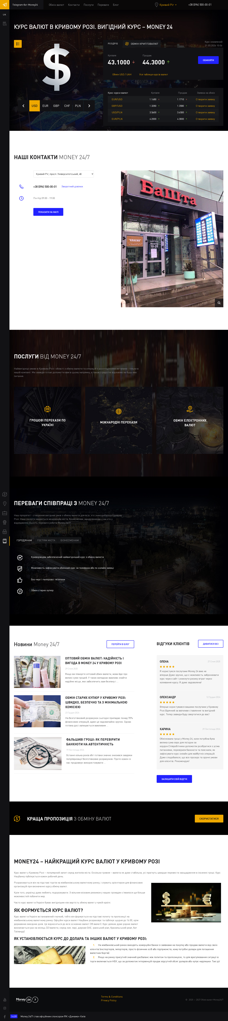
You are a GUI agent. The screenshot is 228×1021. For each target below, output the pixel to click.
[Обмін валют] (4, 494)
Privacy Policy (108, 1000)
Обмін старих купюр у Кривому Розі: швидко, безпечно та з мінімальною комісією (96, 702)
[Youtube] (5, 1000)
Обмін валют (56, 4)
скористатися (209, 818)
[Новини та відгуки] (4, 531)
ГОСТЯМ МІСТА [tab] (46, 540)
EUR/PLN (117, 118)
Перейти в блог (120, 644)
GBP (56, 106)
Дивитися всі (211, 644)
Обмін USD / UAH (122, 74)
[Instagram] (5, 1008)
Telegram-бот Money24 (25, 4)
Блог (116, 4)
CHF (67, 106)
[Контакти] (4, 503)
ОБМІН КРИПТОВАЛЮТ (144, 43)
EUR (45, 106)
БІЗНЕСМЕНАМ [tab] (69, 540)
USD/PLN (117, 112)
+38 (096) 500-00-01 (200, 4)
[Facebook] (5, 1017)
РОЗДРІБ (113, 43)
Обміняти (208, 60)
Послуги (89, 4)
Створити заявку (205, 99)
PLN (78, 106)
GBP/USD (117, 105)
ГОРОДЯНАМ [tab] (24, 540)
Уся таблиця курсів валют (153, 74)
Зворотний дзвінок (72, 186)
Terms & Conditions (112, 996)
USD (35, 106)
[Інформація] (4, 541)
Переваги (103, 4)
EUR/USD (117, 99)
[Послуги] (4, 513)
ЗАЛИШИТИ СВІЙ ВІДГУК (174, 779)
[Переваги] (4, 522)
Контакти (74, 4)
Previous (23, 105)
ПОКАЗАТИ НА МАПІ (48, 212)
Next (89, 105)
